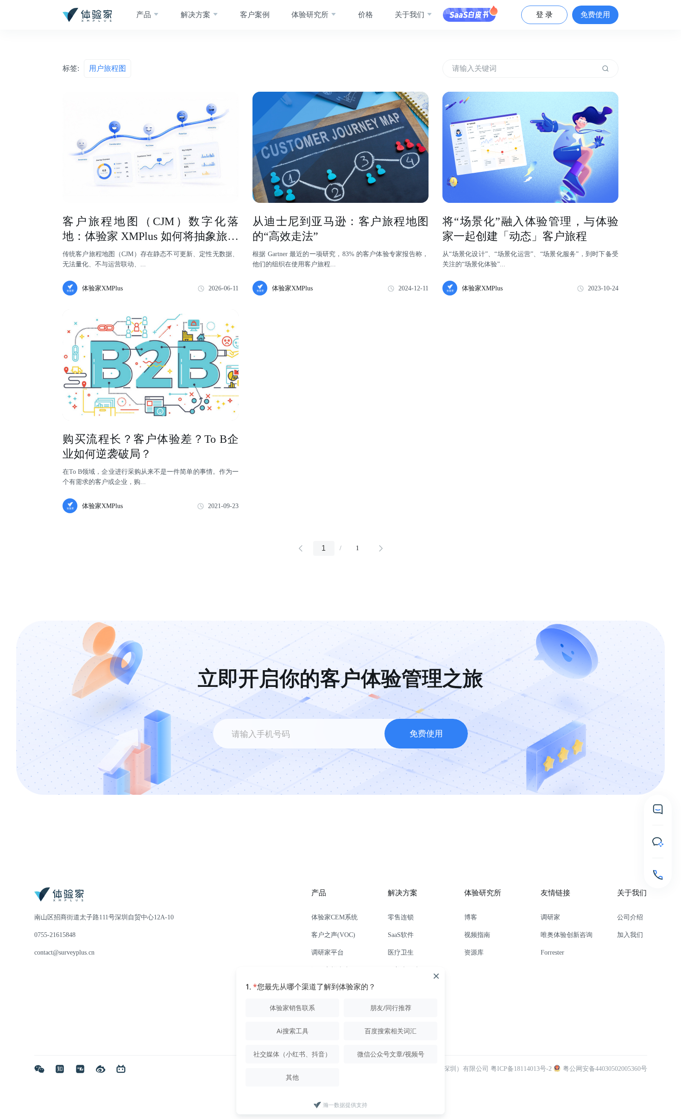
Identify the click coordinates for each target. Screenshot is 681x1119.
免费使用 (595, 15)
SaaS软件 (401, 934)
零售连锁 (401, 917)
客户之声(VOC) (333, 934)
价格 (365, 15)
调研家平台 (327, 952)
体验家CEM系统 (334, 917)
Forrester (552, 952)
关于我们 (409, 15)
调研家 (550, 917)
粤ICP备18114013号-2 (522, 1068)
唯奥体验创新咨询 (567, 934)
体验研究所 (309, 15)
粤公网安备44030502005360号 (605, 1068)
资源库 (474, 952)
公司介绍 (630, 917)
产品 (143, 15)
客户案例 (255, 15)
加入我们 (630, 934)
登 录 (544, 15)
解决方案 (195, 15)
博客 (470, 917)
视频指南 (477, 934)
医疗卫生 (401, 952)
